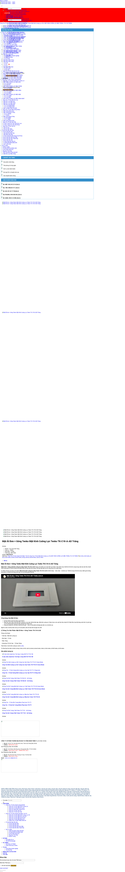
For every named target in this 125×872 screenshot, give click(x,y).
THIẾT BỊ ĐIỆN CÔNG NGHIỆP (10, 152)
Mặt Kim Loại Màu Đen (9, 101)
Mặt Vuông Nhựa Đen (8, 111)
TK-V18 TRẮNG (8, 89)
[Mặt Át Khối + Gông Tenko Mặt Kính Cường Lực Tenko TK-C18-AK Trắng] (17, 27)
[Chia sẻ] (3, 870)
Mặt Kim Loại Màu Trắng (9, 153)
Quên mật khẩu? (4, 868)
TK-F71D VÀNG (8, 91)
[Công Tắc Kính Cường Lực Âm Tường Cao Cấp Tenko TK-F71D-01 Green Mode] (22, 662)
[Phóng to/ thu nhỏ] (0, 870)
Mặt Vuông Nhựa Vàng (9, 116)
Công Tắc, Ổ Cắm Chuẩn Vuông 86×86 (16, 10)
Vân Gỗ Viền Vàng (7, 129)
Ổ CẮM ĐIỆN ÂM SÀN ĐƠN (10, 142)
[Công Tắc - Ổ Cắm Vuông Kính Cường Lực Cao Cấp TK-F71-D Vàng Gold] (21, 670)
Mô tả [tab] (5, 560)
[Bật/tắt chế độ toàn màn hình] (2, 870)
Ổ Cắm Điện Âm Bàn (8, 131)
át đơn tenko (8, 557)
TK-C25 (6, 62)
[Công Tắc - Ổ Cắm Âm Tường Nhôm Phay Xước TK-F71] (16, 702)
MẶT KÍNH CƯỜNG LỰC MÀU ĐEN (12, 82)
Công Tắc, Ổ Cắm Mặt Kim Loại (17, 13)
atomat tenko (32, 557)
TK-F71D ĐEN (7, 83)
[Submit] (3, 10)
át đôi (81, 556)
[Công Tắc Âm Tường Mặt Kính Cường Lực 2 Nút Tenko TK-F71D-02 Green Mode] (23, 686)
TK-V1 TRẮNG (7, 113)
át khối (13, 557)
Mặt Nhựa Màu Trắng (8, 60)
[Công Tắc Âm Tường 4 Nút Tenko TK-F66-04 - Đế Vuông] (17, 678)
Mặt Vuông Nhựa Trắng (9, 112)
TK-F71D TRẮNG (8, 87)
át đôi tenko (87, 556)
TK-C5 (5, 64)
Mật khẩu (5, 862)
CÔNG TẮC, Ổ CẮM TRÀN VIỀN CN (11, 73)
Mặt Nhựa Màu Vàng (8, 61)
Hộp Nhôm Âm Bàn (8, 134)
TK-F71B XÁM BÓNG (9, 105)
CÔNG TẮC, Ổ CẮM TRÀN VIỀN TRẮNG (13, 75)
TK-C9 (5, 65)
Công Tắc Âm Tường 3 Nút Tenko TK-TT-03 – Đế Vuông (17, 713)
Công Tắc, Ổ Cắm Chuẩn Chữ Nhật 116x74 (10, 23)
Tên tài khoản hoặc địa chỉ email (10, 860)
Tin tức (5, 847)
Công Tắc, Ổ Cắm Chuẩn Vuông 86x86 (11, 79)
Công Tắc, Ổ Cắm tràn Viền (9, 122)
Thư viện (5, 854)
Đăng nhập (13, 865)
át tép (23, 557)
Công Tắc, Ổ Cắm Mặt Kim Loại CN (18, 22)
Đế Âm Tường (6, 146)
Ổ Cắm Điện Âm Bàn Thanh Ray (10, 138)
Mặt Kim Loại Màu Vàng (9, 102)
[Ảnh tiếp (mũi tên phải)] (2, 871)
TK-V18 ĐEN (7, 84)
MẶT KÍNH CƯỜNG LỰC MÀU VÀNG (12, 50)
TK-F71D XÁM (7, 96)
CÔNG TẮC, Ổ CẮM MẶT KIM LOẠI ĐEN (13, 35)
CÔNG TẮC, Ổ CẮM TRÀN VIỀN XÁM (12, 78)
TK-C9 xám (7, 69)
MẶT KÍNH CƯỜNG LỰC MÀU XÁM (12, 51)
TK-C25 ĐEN (7, 56)
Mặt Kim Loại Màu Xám (9, 104)
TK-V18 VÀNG (7, 93)
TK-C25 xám (7, 68)
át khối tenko (18, 557)
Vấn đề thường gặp (10, 841)
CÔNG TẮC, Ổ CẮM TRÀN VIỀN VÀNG (12, 76)
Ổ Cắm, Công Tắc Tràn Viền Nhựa (11, 124)
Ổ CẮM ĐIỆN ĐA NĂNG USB (10, 148)
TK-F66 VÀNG (7, 118)
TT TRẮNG (6, 115)
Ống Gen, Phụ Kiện (7, 151)
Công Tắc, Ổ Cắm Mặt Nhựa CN (17, 25)
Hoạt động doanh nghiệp (12, 848)
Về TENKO (5, 842)
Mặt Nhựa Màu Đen (8, 54)
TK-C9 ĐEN (7, 58)
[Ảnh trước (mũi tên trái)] (0, 871)
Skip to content (4, 0)
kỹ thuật (5, 838)
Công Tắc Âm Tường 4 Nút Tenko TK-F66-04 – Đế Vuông (17, 681)
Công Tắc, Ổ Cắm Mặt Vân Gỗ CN (11, 71)
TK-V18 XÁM (7, 97)
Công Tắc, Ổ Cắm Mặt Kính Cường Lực (19, 11)
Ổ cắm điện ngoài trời (8, 149)
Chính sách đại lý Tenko (12, 845)
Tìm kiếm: (5, 8)
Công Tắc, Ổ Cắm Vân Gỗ (15, 15)
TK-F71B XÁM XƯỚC (9, 107)
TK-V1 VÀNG (7, 119)
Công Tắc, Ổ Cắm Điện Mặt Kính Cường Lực (13, 80)
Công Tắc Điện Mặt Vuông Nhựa (17, 14)
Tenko (41, 557)
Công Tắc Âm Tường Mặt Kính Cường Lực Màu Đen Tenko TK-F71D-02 (21, 697)
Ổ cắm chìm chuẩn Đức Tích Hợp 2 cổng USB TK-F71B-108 (17, 656)
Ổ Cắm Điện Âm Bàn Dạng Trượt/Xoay (12, 135)
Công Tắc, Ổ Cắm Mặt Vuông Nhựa (11, 109)
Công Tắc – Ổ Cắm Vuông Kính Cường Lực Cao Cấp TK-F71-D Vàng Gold (21, 673)
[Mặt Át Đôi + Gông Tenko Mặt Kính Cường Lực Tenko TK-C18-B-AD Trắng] (17, 26)
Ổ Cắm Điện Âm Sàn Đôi (9, 141)
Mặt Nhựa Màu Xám (8, 67)
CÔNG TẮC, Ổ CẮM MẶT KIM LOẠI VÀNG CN (14, 36)
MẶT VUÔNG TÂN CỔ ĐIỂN (10, 108)
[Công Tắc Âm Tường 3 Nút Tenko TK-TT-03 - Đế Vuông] (16, 710)
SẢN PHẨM (6, 803)
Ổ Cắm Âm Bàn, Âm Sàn (12, 28)
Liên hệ (5, 853)
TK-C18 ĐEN (7, 43)
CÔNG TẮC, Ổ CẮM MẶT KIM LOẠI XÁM (13, 38)
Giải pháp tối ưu (10, 839)
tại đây (22, 646)
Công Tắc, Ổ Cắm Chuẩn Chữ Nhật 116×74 (17, 19)
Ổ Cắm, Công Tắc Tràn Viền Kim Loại (12, 123)
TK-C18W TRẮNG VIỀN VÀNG (11, 49)
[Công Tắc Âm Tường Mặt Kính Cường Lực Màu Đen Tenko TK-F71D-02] (20, 694)
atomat (27, 557)
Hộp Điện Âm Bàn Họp (8, 133)
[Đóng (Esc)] (4, 870)
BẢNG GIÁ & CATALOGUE (9, 851)
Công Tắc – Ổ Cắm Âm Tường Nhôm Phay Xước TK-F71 (17, 705)
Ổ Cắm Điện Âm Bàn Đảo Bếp (10, 137)
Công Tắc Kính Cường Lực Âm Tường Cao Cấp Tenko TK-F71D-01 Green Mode (23, 664)
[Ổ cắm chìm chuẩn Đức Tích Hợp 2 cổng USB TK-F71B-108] (17, 654)
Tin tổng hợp (9, 850)
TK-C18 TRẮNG (68, 23)
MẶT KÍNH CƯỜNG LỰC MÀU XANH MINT (13, 98)
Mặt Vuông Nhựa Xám (8, 120)
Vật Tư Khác (5, 145)
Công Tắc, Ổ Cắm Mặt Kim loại (10, 100)
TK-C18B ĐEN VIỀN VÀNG (10, 45)
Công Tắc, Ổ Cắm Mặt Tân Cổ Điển (12, 39)
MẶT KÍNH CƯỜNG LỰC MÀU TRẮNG (53, 23)
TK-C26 (6, 57)
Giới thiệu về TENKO (11, 844)
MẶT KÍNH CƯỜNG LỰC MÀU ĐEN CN (12, 42)
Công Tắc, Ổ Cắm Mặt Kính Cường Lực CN (32, 23)
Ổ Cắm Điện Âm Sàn (8, 140)
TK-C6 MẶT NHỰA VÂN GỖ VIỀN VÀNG (13, 72)
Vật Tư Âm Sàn (7, 144)
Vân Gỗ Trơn (6, 127)
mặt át (38, 557)
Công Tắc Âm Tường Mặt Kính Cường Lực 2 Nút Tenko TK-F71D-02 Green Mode (23, 689)
